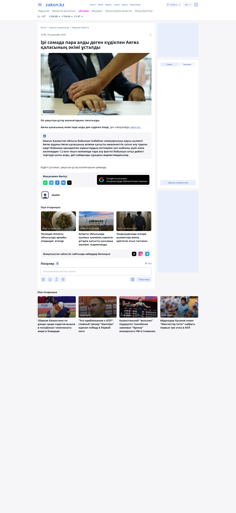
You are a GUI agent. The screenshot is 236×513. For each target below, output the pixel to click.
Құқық (125, 4)
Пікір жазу (144, 279)
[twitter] (69, 182)
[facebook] (57, 182)
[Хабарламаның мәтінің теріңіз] (96, 271)
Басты (43, 27)
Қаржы (108, 4)
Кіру (150, 263)
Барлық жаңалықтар (59, 27)
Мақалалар (135, 4)
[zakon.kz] (55, 4)
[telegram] (51, 182)
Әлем (100, 4)
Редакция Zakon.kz (80, 27)
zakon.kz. (135, 127)
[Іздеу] (196, 4)
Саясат (92, 4)
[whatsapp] (45, 182)
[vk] (63, 182)
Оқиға (117, 4)
